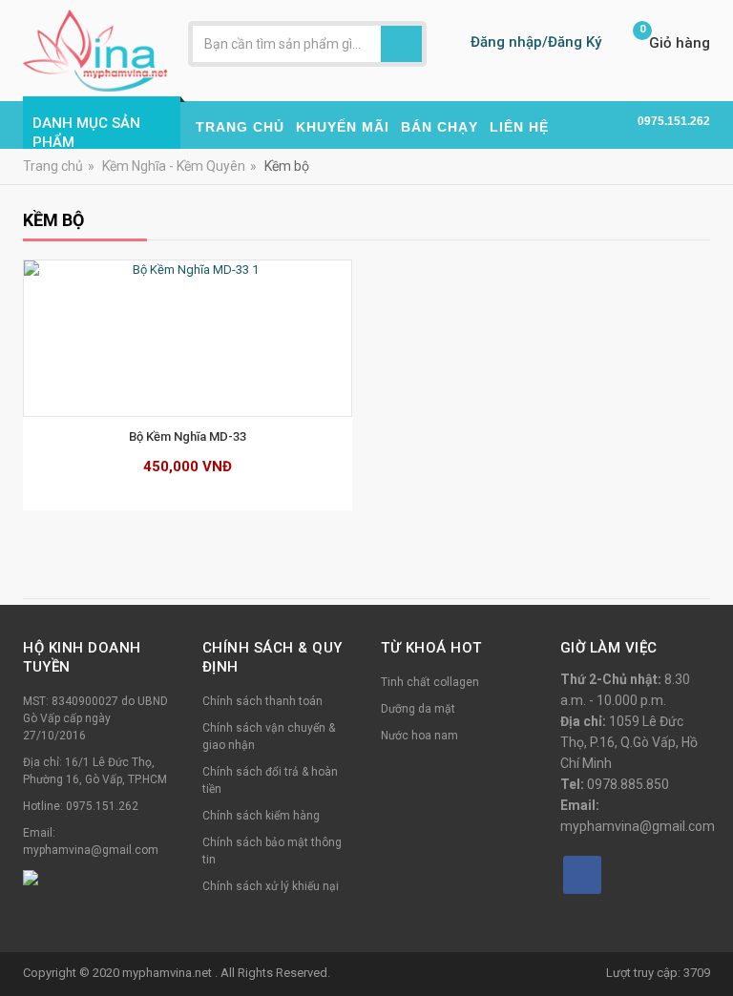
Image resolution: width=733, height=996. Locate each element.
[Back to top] (713, 933)
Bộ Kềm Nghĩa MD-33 (187, 436)
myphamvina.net (168, 972)
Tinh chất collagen (430, 682)
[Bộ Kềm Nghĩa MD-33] (187, 338)
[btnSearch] (401, 44)
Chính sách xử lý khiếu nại (270, 886)
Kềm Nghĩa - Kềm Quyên (173, 166)
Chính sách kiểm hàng (261, 815)
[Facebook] (582, 875)
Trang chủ (53, 166)
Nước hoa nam (419, 735)
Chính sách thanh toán (262, 701)
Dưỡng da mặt (418, 709)
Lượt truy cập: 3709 (658, 972)
